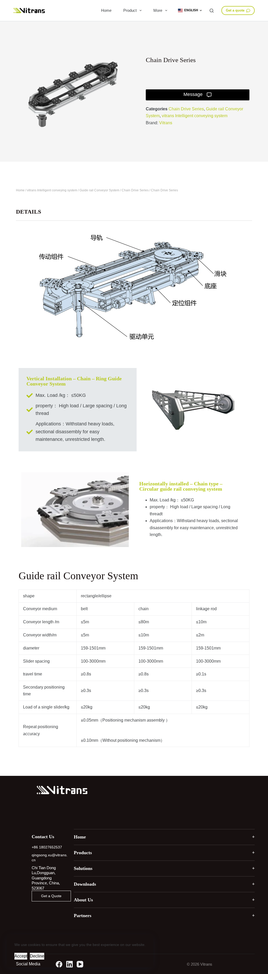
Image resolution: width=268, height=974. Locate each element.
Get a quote (235, 10)
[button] (190, 10)
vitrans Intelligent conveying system (194, 115)
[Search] (212, 11)
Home (106, 10)
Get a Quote (51, 896)
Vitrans (165, 123)
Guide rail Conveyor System (99, 190)
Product (130, 10)
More (157, 10)
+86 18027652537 (47, 847)
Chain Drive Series (186, 109)
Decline (37, 956)
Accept (20, 956)
